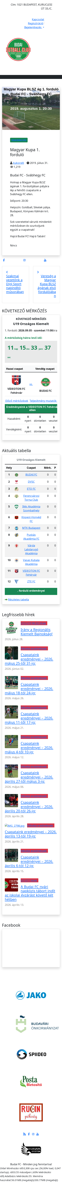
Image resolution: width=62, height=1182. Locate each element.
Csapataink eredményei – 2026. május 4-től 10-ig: (29, 747)
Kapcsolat (38, 19)
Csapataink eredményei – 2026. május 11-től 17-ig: (29, 718)
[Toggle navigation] (47, 66)
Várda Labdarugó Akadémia (31, 549)
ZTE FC (31, 581)
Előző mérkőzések (16, 401)
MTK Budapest (31, 528)
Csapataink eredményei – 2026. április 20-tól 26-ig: (29, 806)
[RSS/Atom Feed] (24, 1134)
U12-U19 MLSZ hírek (33, 623)
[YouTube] (45, 260)
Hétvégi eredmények (34, 648)
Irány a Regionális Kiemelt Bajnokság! (37, 631)
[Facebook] (4, 260)
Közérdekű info (18, 140)
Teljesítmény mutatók (43, 401)
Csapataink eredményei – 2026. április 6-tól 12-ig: (29, 861)
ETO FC (31, 489)
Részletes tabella (18, 599)
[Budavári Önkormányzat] (37, 1024)
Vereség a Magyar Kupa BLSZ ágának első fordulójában (47, 286)
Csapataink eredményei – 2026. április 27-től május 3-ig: (29, 777)
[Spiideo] (31, 1054)
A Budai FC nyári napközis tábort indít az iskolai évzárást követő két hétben (30, 893)
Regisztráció (35, 23)
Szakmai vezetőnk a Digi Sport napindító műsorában (15, 284)
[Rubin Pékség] (31, 1112)
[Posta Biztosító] (31, 1081)
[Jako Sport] (31, 995)
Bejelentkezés (33, 27)
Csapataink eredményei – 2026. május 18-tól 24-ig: (29, 688)
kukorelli (18, 163)
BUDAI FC (31, 474)
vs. (31, 384)
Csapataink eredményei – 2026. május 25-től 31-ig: (29, 659)
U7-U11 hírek (29, 880)
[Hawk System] (31, 1149)
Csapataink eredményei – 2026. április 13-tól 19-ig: (31, 833)
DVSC (31, 481)
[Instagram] (24, 260)
